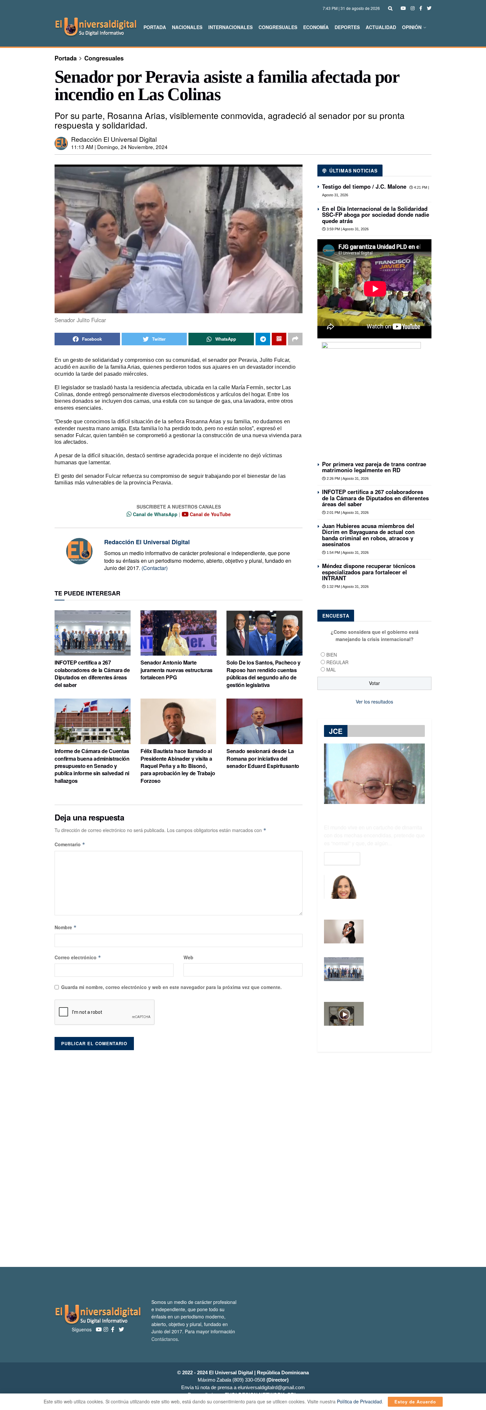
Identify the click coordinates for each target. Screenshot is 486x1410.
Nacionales (187, 27)
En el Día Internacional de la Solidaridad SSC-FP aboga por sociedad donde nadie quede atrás (375, 215)
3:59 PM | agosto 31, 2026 (347, 229)
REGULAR (337, 662)
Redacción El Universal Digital (114, 138)
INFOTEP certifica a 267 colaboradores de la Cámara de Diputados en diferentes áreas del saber (92, 673)
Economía (316, 27)
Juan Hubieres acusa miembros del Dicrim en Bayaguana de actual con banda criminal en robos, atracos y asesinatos (368, 535)
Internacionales (230, 27)
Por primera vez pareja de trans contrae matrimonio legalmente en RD (374, 467)
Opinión (412, 27)
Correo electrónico (78, 957)
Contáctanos (164, 1339)
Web (188, 957)
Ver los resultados (374, 701)
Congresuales (278, 27)
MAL (331, 669)
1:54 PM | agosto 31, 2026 (347, 552)
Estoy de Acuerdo (415, 1401)
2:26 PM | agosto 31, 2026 (347, 478)
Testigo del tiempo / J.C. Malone (364, 186)
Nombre (66, 927)
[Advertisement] (243, 1159)
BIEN (331, 654)
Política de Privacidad (359, 1401)
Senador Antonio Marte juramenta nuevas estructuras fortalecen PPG (177, 670)
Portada (154, 27)
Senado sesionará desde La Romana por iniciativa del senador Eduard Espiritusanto (262, 758)
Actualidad (381, 27)
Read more (342, 858)
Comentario (70, 844)
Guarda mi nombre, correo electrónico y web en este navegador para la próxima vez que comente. (171, 987)
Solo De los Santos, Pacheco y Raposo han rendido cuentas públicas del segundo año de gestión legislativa (263, 673)
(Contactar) (155, 568)
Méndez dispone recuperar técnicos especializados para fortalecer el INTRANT (368, 572)
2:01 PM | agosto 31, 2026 (347, 512)
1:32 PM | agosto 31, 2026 (347, 587)
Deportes (347, 27)
